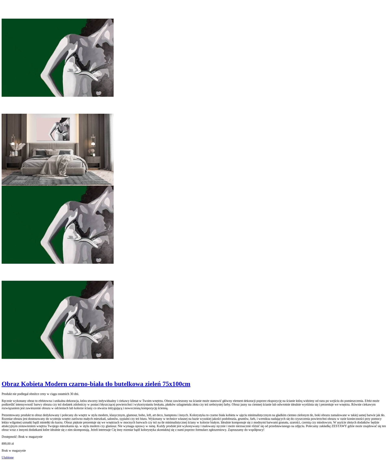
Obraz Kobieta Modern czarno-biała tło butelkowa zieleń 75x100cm (96, 383)
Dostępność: (10, 436)
